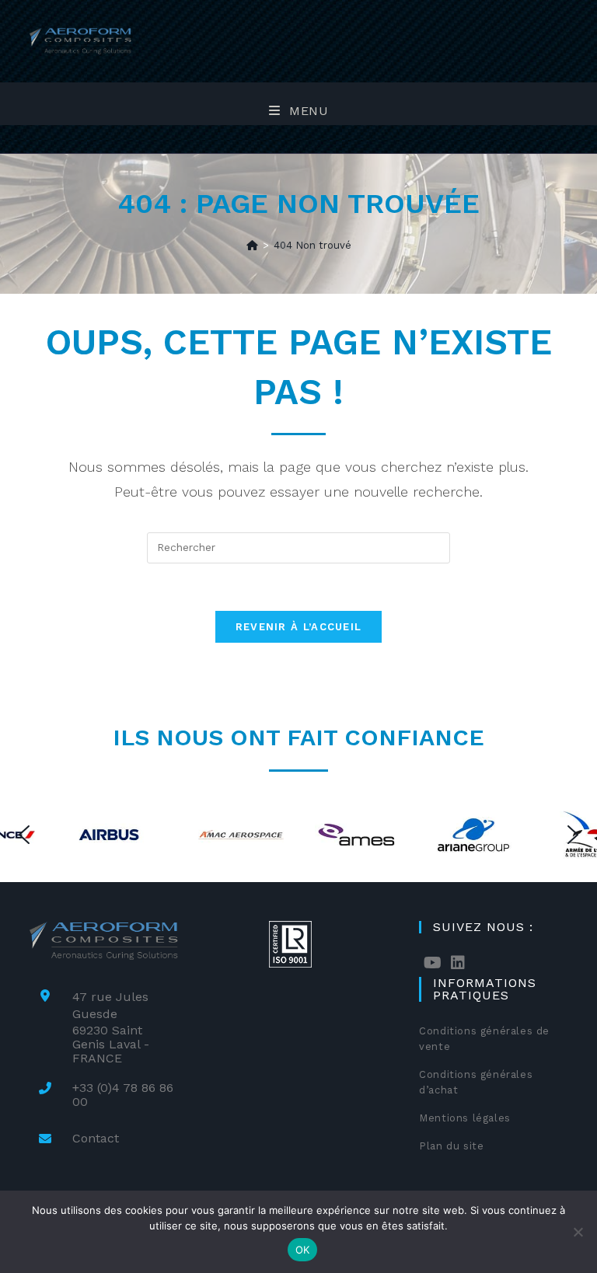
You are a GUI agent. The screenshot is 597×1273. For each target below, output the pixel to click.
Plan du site (451, 1146)
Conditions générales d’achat (475, 1082)
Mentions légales (465, 1118)
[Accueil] (252, 245)
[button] (24, 834)
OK (302, 1249)
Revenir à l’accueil (299, 627)
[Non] (577, 1232)
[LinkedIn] (458, 963)
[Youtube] (433, 963)
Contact (95, 1138)
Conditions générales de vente (484, 1038)
